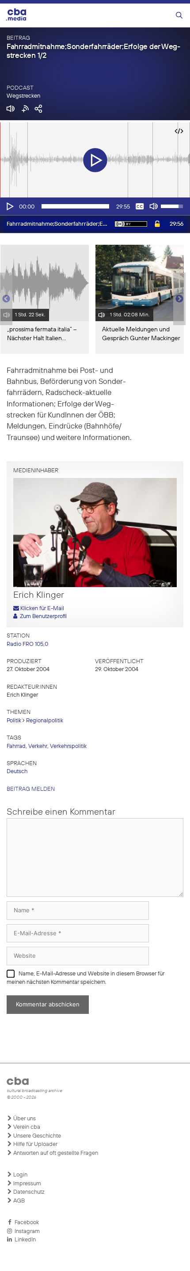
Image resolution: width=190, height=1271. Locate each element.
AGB (18, 1201)
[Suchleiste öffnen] (179, 16)
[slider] (75, 206)
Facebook (25, 1222)
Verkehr (37, 746)
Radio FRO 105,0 (27, 644)
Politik (14, 721)
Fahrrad (16, 746)
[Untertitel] (139, 206)
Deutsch (17, 771)
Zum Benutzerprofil (42, 616)
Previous (4, 299)
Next (179, 299)
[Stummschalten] (153, 206)
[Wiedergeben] (9, 206)
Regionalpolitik (44, 721)
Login (19, 1175)
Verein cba (26, 1127)
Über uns (24, 1119)
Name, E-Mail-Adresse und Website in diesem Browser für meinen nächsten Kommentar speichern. (85, 978)
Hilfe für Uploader (34, 1144)
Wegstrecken (23, 96)
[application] (95, 206)
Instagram (26, 1231)
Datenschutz (28, 1192)
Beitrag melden (31, 789)
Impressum (26, 1184)
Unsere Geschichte (36, 1136)
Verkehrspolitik (68, 746)
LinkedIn (24, 1240)
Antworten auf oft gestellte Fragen (55, 1153)
